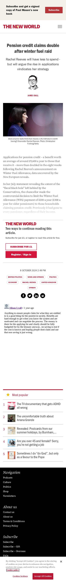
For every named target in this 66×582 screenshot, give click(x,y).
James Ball (33, 95)
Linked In (36, 295)
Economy (12, 282)
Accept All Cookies (43, 576)
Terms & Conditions (14, 521)
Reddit (42, 295)
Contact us (8, 512)
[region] (33, 569)
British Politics (15, 277)
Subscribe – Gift (11, 546)
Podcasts (7, 477)
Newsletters (9, 495)
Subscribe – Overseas (14, 551)
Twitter (29, 295)
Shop (5, 491)
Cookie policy (13, 570)
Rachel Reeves (29, 282)
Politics (52, 277)
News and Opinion (36, 277)
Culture (7, 482)
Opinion (32, 288)
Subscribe (54, 10)
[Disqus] (33, 341)
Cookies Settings (20, 576)
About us (7, 516)
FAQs (5, 555)
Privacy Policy (10, 525)
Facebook (23, 295)
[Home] (21, 26)
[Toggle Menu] (60, 26)
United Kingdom (48, 282)
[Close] (61, 561)
